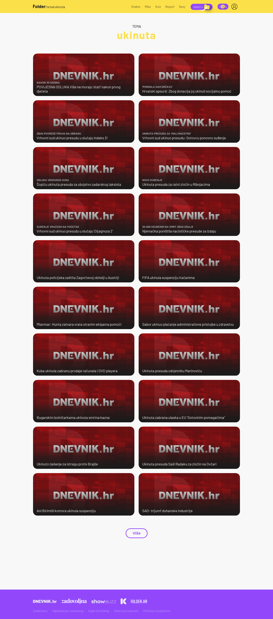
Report (169, 7)
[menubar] (235, 6)
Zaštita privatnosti (126, 611)
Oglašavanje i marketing (67, 611)
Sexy (182, 7)
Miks (148, 7)
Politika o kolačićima (156, 611)
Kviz (158, 7)
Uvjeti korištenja (98, 611)
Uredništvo (40, 611)
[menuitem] (235, 6)
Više (137, 533)
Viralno (135, 7)
